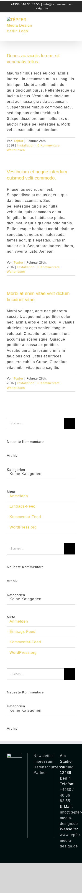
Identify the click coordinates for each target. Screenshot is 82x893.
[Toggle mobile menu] (73, 21)
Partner (40, 773)
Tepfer (18, 141)
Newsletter (43, 756)
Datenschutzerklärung (53, 767)
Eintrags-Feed (23, 506)
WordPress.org (23, 527)
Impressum (43, 761)
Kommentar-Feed (25, 517)
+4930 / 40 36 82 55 (67, 795)
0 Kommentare (49, 145)
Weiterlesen (16, 150)
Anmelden (19, 496)
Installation (25, 145)
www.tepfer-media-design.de (71, 840)
